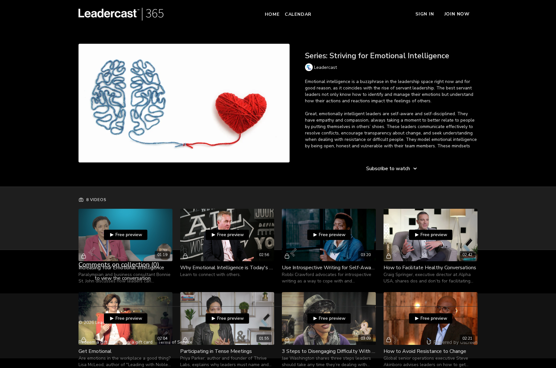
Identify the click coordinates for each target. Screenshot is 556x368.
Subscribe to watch (388, 168)
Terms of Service (175, 342)
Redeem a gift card (98, 342)
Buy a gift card (138, 342)
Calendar (298, 14)
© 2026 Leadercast (98, 322)
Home (272, 14)
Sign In (424, 14)
